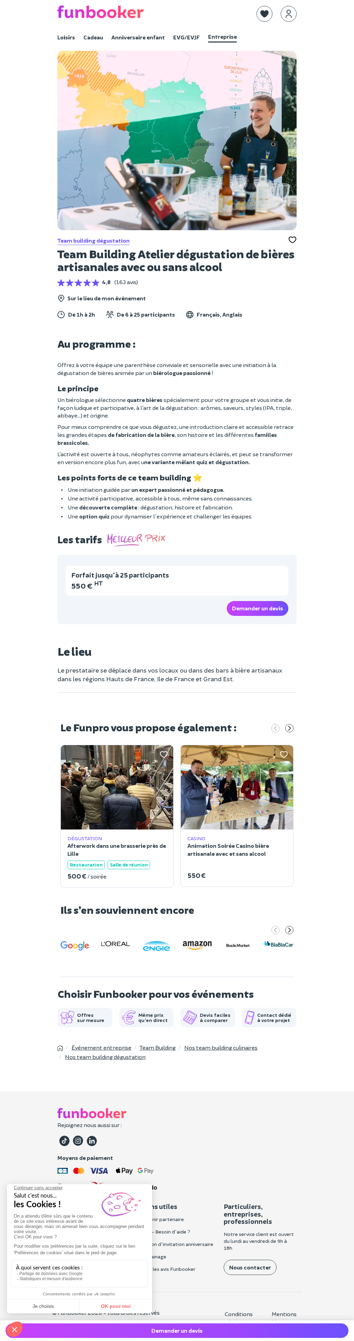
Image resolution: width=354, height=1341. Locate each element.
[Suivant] (289, 729)
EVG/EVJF (186, 37)
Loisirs (66, 37)
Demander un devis (257, 608)
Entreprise (222, 36)
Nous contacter (250, 1267)
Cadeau (93, 37)
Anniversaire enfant (138, 37)
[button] (264, 14)
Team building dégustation (93, 240)
